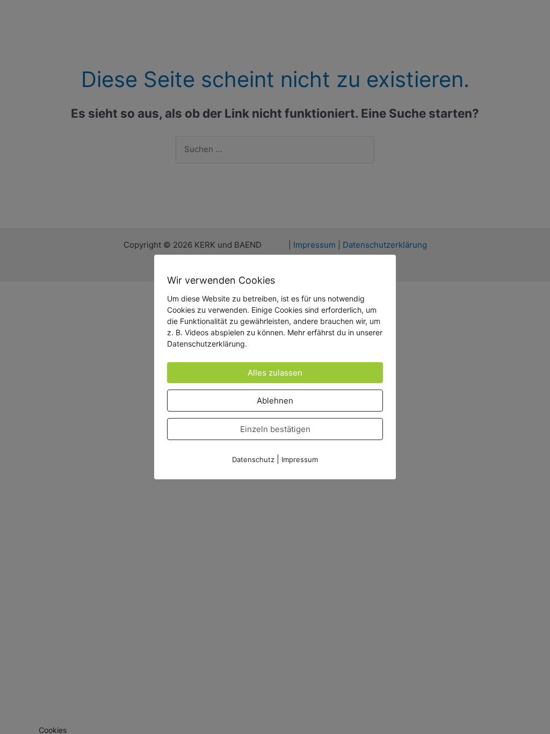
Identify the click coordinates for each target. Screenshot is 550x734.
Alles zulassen (275, 373)
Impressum (299, 459)
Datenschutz (253, 459)
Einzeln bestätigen (275, 429)
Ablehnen (275, 400)
